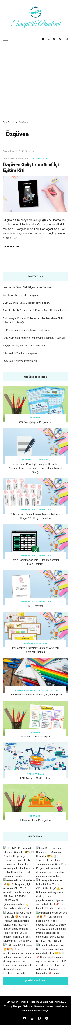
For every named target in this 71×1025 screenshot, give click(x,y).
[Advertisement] (35, 81)
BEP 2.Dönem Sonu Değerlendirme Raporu (26, 302)
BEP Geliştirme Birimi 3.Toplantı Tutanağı (26, 330)
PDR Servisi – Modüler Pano (35, 778)
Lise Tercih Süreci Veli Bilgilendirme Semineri (27, 287)
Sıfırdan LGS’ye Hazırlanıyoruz (20, 353)
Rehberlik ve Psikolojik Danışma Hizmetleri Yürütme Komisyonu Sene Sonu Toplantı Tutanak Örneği (35, 468)
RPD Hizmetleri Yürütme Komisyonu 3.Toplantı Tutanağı (34, 337)
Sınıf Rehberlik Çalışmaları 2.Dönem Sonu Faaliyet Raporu (35, 310)
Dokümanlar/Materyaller (35, 510)
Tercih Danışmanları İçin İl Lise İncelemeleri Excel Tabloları (35, 562)
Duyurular (52, 690)
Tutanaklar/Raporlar (35, 460)
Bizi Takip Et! (36, 980)
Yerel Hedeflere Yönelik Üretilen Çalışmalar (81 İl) (35, 694)
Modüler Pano (35, 774)
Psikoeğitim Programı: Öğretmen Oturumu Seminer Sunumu (35, 650)
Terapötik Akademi (35, 24)
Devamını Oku (12, 246)
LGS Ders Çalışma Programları (20, 361)
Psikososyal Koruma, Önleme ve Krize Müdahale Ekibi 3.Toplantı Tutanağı (33, 320)
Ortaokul (35, 418)
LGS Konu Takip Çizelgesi (35, 736)
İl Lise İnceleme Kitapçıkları (35, 820)
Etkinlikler (40, 158)
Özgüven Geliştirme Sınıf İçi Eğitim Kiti (31, 167)
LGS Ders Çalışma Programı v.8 (35, 422)
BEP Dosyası (35, 605)
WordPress (61, 1006)
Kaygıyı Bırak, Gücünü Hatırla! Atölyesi (24, 345)
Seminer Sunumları (35, 643)
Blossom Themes (43, 1006)
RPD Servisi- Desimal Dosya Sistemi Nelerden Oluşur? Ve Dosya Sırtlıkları (35, 516)
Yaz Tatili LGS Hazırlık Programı (21, 295)
